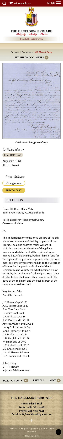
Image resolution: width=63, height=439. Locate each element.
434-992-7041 (36, 410)
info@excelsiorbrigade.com (35, 414)
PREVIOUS (38, 380)
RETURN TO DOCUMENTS (29, 57)
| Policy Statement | (31, 435)
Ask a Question (13, 183)
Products (15, 52)
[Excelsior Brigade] (31, 17)
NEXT (53, 380)
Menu (51, 3)
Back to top (10, 380)
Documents (27, 52)
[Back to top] (58, 432)
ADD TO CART (14, 190)
